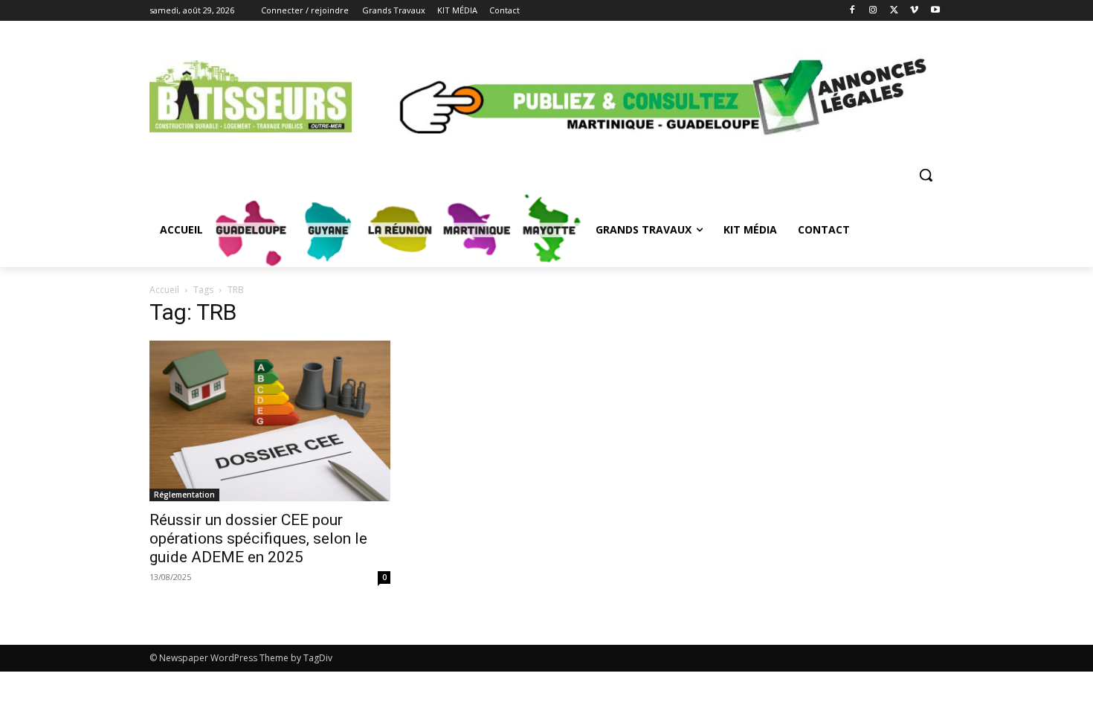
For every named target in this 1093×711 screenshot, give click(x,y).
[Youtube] (935, 10)
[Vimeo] (914, 10)
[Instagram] (873, 10)
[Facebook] (852, 10)
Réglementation (184, 494)
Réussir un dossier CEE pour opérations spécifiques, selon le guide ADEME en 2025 (258, 538)
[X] (894, 10)
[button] (926, 175)
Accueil (164, 289)
